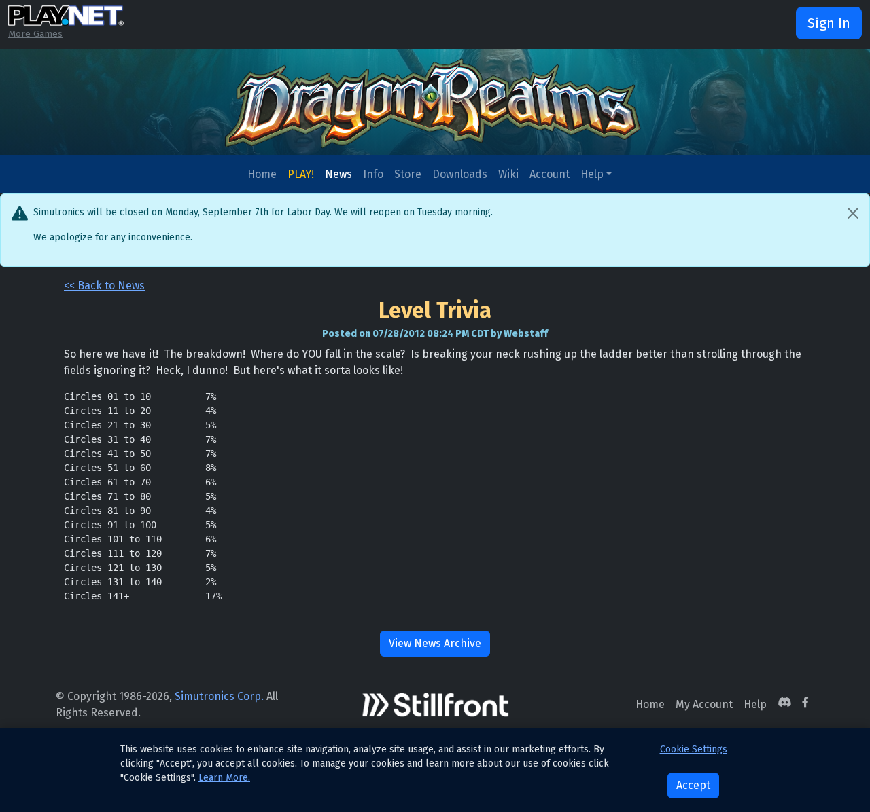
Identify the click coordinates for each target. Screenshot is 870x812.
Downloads (459, 174)
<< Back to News (104, 285)
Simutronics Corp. (219, 696)
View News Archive (435, 643)
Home (262, 174)
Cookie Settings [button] (693, 749)
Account (549, 174)
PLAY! (301, 174)
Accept (693, 785)
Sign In (828, 23)
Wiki (508, 174)
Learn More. (224, 777)
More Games (35, 33)
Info (373, 174)
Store (407, 174)
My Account (704, 704)
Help (592, 174)
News (338, 174)
